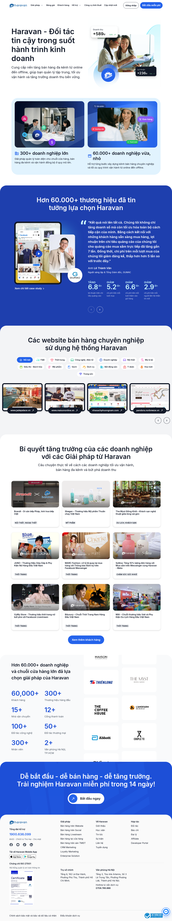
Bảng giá (50, 5)
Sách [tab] (74, 367)
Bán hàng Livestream (71, 834)
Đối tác (134, 826)
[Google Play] (29, 856)
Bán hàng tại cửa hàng (71, 838)
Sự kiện (99, 838)
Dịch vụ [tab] (90, 367)
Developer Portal (139, 843)
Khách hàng (63, 5)
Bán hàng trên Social (70, 830)
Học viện (100, 830)
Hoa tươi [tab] (148, 367)
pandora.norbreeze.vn (105, 410)
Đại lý (134, 834)
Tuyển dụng (102, 847)
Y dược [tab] (130, 367)
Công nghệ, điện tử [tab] (84, 360)
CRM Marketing (68, 847)
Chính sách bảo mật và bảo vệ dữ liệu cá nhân (32, 915)
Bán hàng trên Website (71, 826)
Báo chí (135, 830)
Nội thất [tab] (131, 360)
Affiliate (135, 838)
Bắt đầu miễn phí (151, 5)
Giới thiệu (100, 826)
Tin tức (99, 834)
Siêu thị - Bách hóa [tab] (33, 367)
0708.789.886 (103, 888)
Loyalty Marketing (69, 851)
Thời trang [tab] (60, 360)
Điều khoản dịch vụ (70, 915)
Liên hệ (99, 843)
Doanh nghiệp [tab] (110, 360)
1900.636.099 (20, 834)
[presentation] (158, 420)
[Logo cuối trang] (18, 822)
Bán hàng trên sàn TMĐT (73, 843)
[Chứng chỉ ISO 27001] (21, 888)
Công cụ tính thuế (92, 5)
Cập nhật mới (110, 5)
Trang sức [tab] (88, 374)
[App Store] (15, 856)
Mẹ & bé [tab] (149, 360)
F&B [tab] (42, 360)
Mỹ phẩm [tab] (57, 367)
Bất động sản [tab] (111, 367)
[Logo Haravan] (18, 5)
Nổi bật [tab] (27, 360)
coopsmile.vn (148, 410)
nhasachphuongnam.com (63, 410)
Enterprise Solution (70, 856)
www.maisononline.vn (20, 410)
